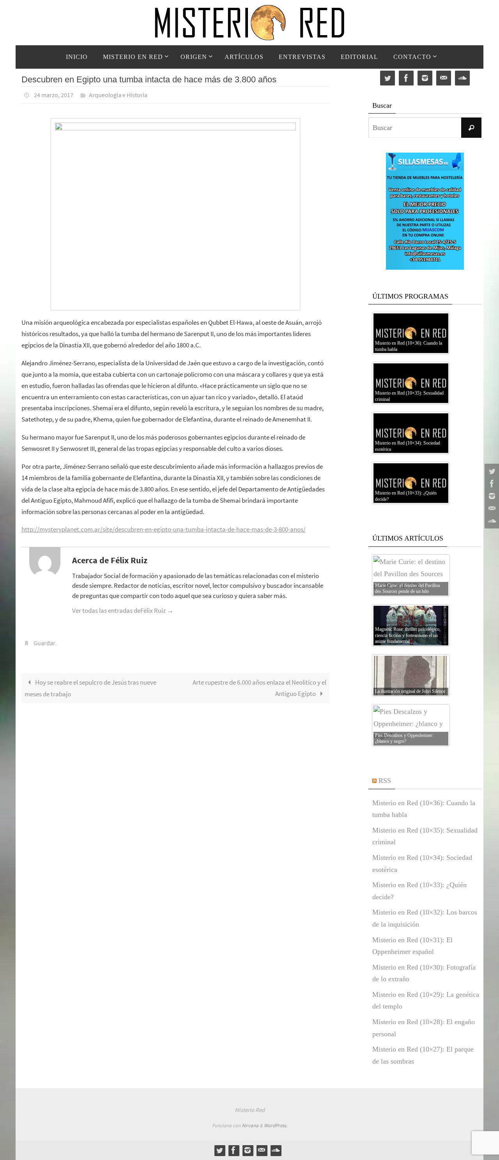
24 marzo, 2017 (53, 95)
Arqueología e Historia (118, 95)
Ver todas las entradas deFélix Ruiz (122, 610)
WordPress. (275, 1125)
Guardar (44, 643)
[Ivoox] (491, 521)
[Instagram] (491, 496)
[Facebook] (491, 483)
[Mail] (491, 508)
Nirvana (250, 1125)
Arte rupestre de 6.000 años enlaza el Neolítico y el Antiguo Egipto (259, 688)
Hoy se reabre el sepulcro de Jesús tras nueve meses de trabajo (90, 688)
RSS (385, 781)
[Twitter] (491, 471)
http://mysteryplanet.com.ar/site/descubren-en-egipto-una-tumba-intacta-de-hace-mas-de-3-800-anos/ (163, 529)
